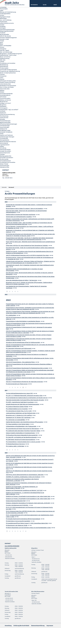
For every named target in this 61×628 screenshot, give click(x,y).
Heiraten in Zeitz (4, 39)
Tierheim (2, 74)
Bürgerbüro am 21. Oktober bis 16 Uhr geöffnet (19, 415)
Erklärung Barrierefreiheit (21, 625)
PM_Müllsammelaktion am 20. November (17, 408)
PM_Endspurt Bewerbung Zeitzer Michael (17, 406)
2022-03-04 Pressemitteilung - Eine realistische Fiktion (20, 362)
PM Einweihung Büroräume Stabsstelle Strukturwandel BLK (22, 435)
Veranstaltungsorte (5, 95)
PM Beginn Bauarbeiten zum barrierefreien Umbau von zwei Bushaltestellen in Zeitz (28, 527)
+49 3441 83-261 (35, 560)
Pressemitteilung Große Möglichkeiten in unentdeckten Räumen (23, 321)
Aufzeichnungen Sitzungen (7, 136)
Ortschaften (3, 7)
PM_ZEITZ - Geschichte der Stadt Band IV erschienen (20, 402)
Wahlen (2, 146)
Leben (1, 10)
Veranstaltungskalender (6, 93)
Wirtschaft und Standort (6, 157)
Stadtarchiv (3, 112)
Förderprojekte (4, 68)
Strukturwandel (4, 159)
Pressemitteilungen (5, 120)
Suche (44, 4)
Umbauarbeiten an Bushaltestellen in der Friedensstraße (21, 426)
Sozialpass (2, 26)
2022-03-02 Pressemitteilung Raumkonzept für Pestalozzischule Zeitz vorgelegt (27, 368)
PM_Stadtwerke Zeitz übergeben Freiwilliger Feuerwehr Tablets (23, 430)
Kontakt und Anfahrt (5, 151)
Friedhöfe (2, 32)
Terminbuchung (4, 116)
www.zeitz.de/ (8, 556)
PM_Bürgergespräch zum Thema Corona (16, 384)
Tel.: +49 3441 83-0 (7, 178)
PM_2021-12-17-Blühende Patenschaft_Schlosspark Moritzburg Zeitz (24, 395)
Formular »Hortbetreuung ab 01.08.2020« (17, 505)
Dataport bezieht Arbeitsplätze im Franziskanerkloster (20, 433)
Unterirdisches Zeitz (5, 84)
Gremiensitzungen (5, 125)
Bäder (1, 44)
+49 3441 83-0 (8, 555)
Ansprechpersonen (5, 152)
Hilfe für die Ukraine (5, 36)
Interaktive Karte (4, 167)
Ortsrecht (2, 111)
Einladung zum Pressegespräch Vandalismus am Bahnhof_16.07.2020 (24, 490)
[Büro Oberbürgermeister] (43, 597)
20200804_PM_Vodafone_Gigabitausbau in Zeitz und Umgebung (23, 476)
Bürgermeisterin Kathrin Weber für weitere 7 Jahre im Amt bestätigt (24, 208)
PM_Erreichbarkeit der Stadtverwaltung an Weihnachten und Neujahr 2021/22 (27, 397)
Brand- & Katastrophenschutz (8, 73)
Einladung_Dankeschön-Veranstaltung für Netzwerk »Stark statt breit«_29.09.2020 (28, 503)
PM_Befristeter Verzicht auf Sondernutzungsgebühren (20, 439)
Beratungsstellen (4, 34)
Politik (1, 133)
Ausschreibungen (4, 127)
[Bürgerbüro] (43, 555)
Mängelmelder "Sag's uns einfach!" (9, 109)
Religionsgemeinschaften (7, 31)
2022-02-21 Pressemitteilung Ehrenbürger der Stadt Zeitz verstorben (24, 381)
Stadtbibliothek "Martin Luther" (8, 55)
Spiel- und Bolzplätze (5, 45)
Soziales (2, 25)
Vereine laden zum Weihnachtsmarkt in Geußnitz (19, 216)
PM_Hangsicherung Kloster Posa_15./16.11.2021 (19, 411)
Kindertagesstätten (5, 13)
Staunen (2, 79)
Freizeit (2, 40)
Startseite (4, 187)
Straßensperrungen (5, 130)
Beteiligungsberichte (5, 156)
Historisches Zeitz (4, 88)
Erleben (2, 92)
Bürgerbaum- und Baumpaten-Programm (11, 53)
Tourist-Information (5, 98)
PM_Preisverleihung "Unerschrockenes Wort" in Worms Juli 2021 (23, 441)
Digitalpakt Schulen (5, 17)
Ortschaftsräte (4, 138)
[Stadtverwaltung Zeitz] (30, 175)
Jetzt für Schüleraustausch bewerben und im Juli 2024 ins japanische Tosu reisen (27, 255)
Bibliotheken (3, 18)
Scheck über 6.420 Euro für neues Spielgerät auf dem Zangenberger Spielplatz (27, 245)
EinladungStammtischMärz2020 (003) (16, 500)
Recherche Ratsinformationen (8, 141)
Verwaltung (3, 148)
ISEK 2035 (2, 60)
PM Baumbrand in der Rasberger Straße (16, 525)
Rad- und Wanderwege (6, 52)
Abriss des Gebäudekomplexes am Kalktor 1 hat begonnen (21, 280)
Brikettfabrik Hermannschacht (8, 85)
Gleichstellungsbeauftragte (7, 29)
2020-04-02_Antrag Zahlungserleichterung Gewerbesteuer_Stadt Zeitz (25, 474)
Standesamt (3, 106)
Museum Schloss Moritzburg (7, 82)
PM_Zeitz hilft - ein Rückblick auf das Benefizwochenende (21, 437)
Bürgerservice (4, 101)
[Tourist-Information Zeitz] (17, 596)
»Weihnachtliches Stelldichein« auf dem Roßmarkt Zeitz (21, 413)
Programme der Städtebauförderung (10, 71)
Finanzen (2, 154)
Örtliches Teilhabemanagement (8, 37)
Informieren (3, 96)
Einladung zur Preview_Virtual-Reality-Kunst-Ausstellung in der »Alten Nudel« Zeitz (28, 496)
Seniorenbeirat (4, 143)
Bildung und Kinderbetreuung (8, 12)
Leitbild (2, 61)
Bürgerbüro (3, 104)
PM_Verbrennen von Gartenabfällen (15, 419)
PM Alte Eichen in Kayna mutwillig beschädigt (18, 521)
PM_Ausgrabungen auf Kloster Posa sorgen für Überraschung (22, 428)
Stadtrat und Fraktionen (6, 135)
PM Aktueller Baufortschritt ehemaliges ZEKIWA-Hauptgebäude (23, 518)
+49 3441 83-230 (35, 602)
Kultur (1, 77)
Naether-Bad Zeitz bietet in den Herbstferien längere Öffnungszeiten (24, 422)
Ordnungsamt (3, 108)
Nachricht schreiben (10, 558)
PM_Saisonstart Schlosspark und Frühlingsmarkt (19, 348)
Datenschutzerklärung (37, 625)
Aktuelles (2, 119)
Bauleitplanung (4, 64)
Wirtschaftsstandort (5, 160)
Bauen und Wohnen (5, 56)
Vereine (2, 47)
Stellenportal (3, 128)
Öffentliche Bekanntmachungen (8, 124)
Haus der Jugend (4, 50)
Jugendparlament (4, 144)
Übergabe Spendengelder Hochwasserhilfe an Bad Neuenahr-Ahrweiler (25, 400)
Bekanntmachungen (5, 122)
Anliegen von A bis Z (5, 103)
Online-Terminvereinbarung (7, 114)
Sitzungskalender (4, 140)
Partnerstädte (4, 8)
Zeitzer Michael (4, 164)
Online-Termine (4, 117)
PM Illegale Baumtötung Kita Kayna (15, 444)
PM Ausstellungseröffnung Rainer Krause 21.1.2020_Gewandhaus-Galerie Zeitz (27, 523)
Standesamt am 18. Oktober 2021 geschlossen (18, 417)
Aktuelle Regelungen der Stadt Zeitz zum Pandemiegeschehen (22, 404)
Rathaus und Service (5, 100)
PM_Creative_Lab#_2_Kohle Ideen (15, 446)
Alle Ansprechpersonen (12, 546)
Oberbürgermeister (5, 149)
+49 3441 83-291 (9, 598)
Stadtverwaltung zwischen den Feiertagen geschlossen (20, 214)
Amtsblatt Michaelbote (6, 132)
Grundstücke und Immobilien (7, 63)
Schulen (2, 15)
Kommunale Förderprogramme (8, 69)
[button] (55, 4)
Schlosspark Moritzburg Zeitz (8, 80)
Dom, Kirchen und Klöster (7, 87)
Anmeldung (8, 625)
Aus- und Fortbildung (5, 20)
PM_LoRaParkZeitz (11, 315)
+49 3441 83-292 (9, 600)
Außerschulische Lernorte (7, 23)
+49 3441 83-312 (35, 558)
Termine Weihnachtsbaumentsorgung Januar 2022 (19, 393)
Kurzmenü (11, 187)
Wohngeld (3, 28)
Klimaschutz (3, 76)
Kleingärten (3, 49)
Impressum (50, 625)
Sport (1, 42)
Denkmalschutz (4, 66)
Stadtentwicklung (4, 58)
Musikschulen (3, 21)
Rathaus (2, 90)
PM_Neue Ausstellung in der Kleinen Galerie (17, 424)
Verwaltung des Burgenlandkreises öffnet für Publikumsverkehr (23, 342)
